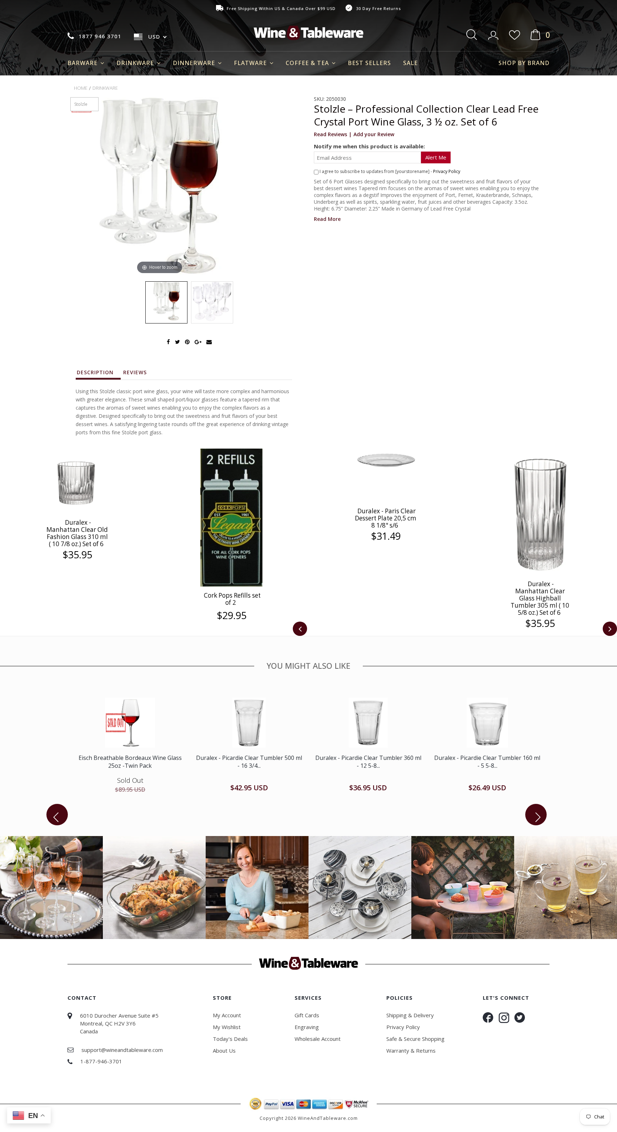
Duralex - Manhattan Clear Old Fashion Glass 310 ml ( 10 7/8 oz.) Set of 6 (77, 533)
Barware (83, 63)
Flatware (251, 63)
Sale (410, 63)
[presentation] (300, 629)
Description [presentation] (95, 372)
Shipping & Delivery (410, 1015)
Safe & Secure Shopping (415, 1038)
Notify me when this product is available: (369, 146)
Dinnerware (195, 63)
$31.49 (386, 536)
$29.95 (231, 615)
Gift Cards (307, 1015)
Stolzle (80, 104)
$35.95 (77, 554)
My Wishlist (227, 1026)
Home (80, 88)
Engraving (307, 1026)
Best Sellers (369, 63)
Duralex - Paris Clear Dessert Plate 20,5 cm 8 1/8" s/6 (385, 518)
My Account (227, 1015)
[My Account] (494, 32)
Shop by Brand (524, 63)
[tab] (98, 374)
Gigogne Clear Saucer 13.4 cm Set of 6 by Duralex (130, 762)
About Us (224, 1050)
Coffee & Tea (308, 63)
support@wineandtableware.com (122, 1049)
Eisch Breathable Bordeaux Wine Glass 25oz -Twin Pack (249, 762)
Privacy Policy (446, 171)
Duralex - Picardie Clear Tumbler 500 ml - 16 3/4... (368, 762)
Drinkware (136, 63)
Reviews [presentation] (135, 372)
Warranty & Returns (411, 1050)
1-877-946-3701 (101, 1061)
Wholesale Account (318, 1038)
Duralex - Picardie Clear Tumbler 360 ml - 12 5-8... (487, 762)
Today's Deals (230, 1038)
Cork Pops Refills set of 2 (232, 599)
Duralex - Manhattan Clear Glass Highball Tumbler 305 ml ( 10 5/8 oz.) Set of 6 (540, 598)
